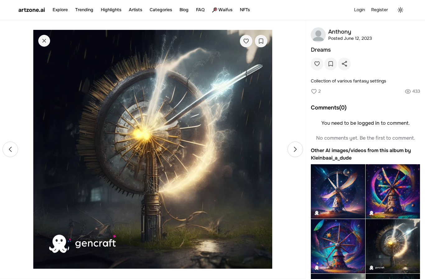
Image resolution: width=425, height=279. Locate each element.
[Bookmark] (261, 41)
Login (359, 9)
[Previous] (10, 149)
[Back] (44, 41)
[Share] (344, 64)
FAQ (200, 9)
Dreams (321, 49)
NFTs (245, 9)
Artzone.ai (31, 10)
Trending (84, 9)
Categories (161, 9)
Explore (60, 9)
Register (379, 9)
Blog (184, 9)
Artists (135, 9)
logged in (368, 123)
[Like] (246, 41)
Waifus (225, 9)
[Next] (295, 149)
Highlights (111, 9)
